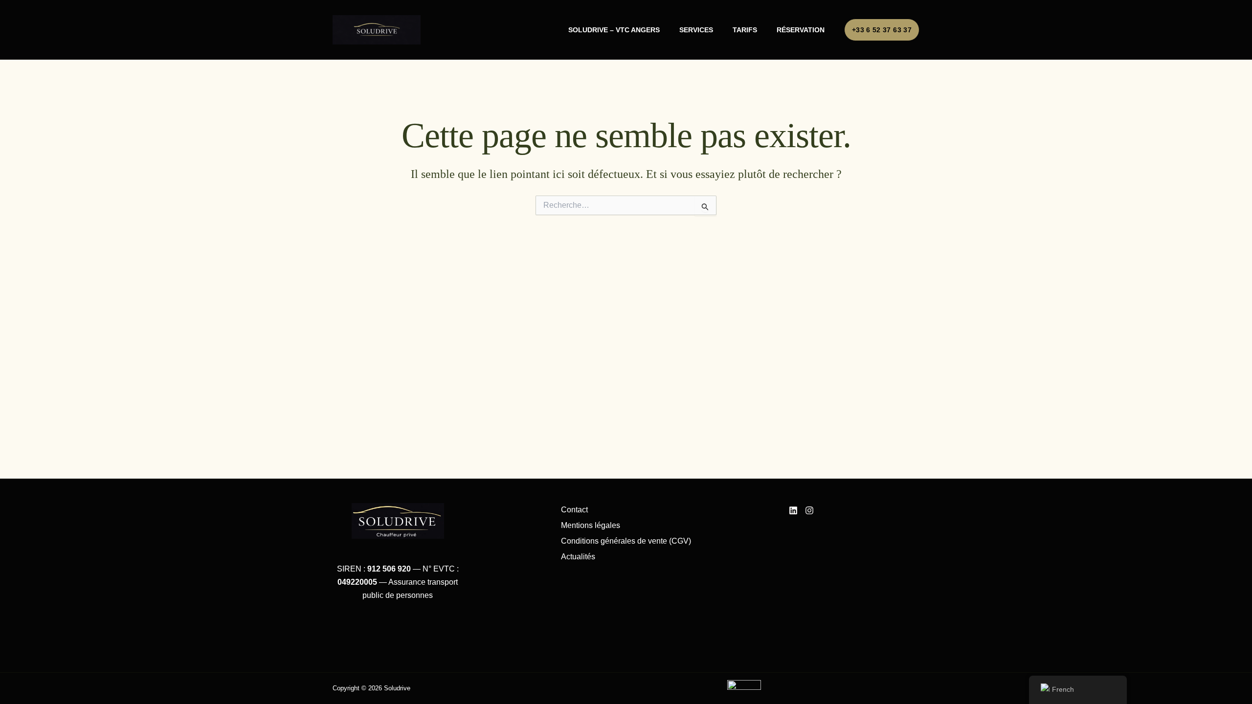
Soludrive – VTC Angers (614, 30)
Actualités (578, 556)
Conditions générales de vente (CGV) (626, 541)
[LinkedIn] (793, 510)
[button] (881, 30)
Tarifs (745, 30)
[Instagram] (809, 510)
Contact (574, 510)
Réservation (801, 30)
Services (696, 30)
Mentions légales (590, 525)
